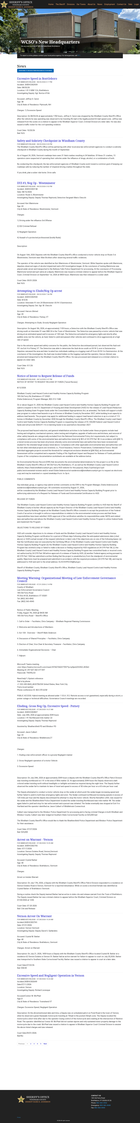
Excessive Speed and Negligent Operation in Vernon (50, 975)
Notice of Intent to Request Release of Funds (45, 376)
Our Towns (81, 4)
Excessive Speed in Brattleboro (37, 78)
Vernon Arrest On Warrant (34, 916)
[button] (10, 30)
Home (51, 4)
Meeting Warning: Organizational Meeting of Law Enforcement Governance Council (66, 579)
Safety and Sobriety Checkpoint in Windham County (51, 140)
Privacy (19, 1117)
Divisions (71, 4)
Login (136, 4)
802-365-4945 (99, 1108)
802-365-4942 (101, 1103)
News (99, 4)
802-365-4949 (105, 1105)
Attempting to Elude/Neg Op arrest (39, 291)
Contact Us (121, 4)
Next (45, 1044)
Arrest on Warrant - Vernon (35, 839)
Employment (109, 4)
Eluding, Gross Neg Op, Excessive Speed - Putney (48, 706)
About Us (91, 4)
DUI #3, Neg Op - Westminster (36, 183)
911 (79, 55)
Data (130, 4)
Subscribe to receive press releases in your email (35, 70)
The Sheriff (60, 4)
